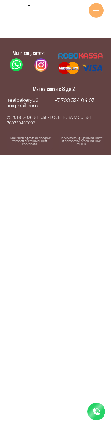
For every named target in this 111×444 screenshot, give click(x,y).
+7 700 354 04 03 (74, 100)
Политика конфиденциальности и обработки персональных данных (81, 141)
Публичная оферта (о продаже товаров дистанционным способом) (30, 141)
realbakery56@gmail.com (23, 102)
